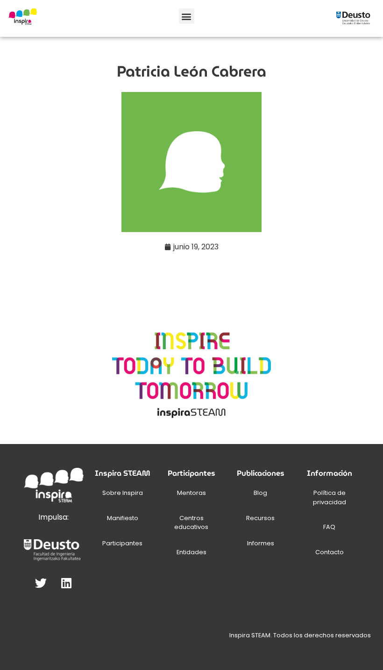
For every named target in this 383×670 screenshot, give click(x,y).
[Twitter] (40, 582)
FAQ (329, 527)
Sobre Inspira (122, 493)
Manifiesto (122, 518)
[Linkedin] (66, 582)
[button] (186, 16)
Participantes (122, 543)
